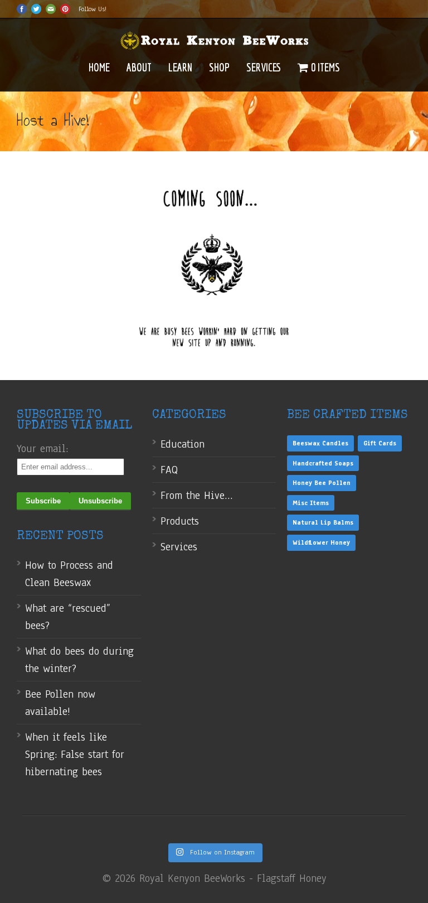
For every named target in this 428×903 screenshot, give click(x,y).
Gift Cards (379, 443)
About (139, 67)
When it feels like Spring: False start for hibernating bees (74, 754)
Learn (180, 67)
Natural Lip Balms (323, 522)
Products (179, 521)
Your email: (42, 448)
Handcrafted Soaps (323, 463)
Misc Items (311, 502)
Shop (219, 67)
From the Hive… (196, 495)
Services (263, 67)
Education (182, 444)
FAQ (169, 470)
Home (99, 67)
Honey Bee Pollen (322, 482)
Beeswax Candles (320, 443)
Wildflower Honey (321, 542)
